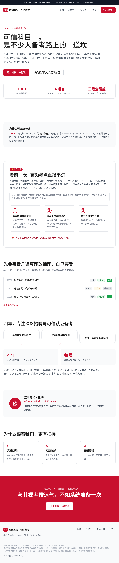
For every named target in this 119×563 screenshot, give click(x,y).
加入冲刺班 (108, 10)
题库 (62, 10)
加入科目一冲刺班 (16, 72)
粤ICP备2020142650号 (14, 555)
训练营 (71, 10)
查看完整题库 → (10, 305)
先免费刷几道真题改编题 (47, 72)
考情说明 (82, 10)
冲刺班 (94, 10)
